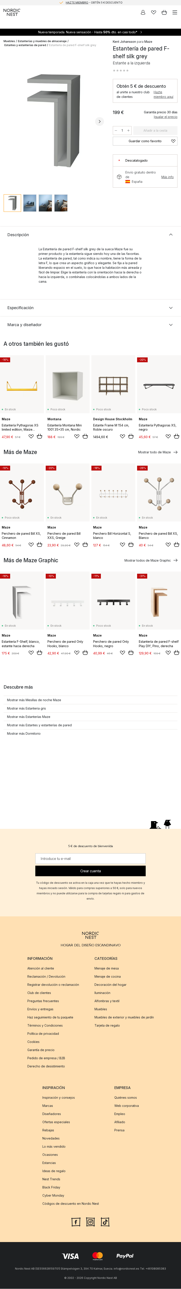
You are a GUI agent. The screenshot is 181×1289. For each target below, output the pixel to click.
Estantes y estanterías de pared (25, 45)
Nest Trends (51, 1179)
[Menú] (175, 12)
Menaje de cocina (107, 976)
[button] (121, 70)
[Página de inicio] (12, 12)
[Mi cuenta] (143, 12)
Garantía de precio (41, 1050)
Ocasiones (50, 1155)
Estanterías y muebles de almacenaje (42, 41)
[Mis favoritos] (153, 12)
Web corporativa (126, 1106)
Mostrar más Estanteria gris (26, 708)
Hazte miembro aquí (163, 94)
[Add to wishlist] (31, 436)
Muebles (9, 41)
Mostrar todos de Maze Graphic (147, 560)
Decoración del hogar (110, 984)
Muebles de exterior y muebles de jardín (124, 1017)
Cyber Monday (53, 1195)
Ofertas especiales (56, 1122)
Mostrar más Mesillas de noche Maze (34, 700)
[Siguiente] (99, 121)
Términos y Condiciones (45, 1025)
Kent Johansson (124, 41)
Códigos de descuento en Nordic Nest (70, 1204)
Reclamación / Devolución (46, 976)
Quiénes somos (125, 1098)
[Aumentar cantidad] (128, 130)
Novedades (51, 1138)
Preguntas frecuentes (43, 1001)
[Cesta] (164, 12)
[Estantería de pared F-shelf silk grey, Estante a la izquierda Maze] (53, 120)
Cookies (33, 1042)
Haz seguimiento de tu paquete (50, 1017)
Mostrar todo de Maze (154, 452)
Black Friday (51, 1187)
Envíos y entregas (40, 1009)
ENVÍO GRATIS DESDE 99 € (94, 2)
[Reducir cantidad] (116, 130)
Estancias (49, 1163)
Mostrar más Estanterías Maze (28, 717)
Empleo (119, 1114)
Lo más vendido (54, 1147)
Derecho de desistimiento (46, 1066)
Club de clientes (39, 993)
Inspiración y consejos (58, 1098)
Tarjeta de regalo (107, 1025)
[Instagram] (90, 1222)
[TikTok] (105, 1222)
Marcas (47, 1106)
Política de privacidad (43, 1033)
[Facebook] (76, 1222)
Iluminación (102, 993)
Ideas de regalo (54, 1171)
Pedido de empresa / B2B (46, 1058)
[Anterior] (8, 121)
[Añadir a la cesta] (39, 436)
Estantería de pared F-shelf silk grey (72, 45)
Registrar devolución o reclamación (53, 984)
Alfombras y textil (106, 1001)
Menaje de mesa (106, 968)
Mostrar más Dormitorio (24, 733)
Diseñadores (51, 1114)
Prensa (119, 1130)
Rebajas (48, 1130)
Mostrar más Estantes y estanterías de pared (39, 725)
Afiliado (119, 1122)
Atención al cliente (40, 968)
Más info (167, 177)
